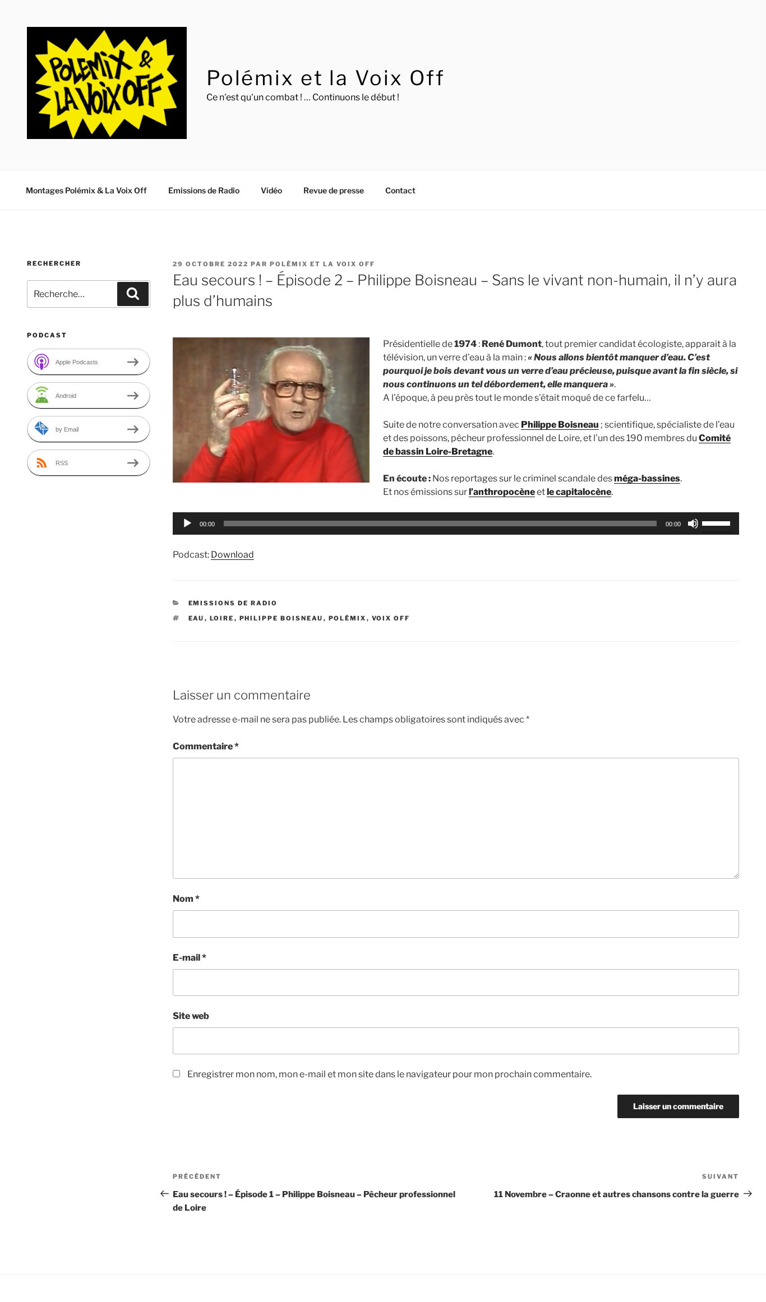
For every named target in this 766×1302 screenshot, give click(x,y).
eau (196, 618)
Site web (191, 1016)
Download (232, 554)
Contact (400, 190)
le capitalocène (579, 491)
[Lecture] (187, 523)
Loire (222, 618)
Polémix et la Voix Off (325, 78)
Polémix (348, 618)
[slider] (717, 522)
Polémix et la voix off (322, 264)
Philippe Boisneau (560, 424)
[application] (456, 523)
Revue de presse (333, 190)
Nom (186, 898)
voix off (391, 618)
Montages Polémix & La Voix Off (86, 190)
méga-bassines (647, 478)
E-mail (189, 957)
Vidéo (271, 190)
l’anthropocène (502, 491)
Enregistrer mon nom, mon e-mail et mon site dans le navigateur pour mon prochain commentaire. (389, 1074)
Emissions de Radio (203, 190)
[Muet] (693, 523)
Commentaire (206, 746)
